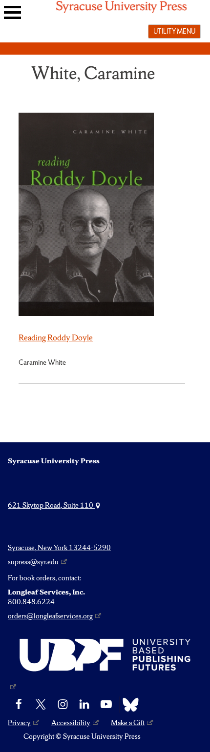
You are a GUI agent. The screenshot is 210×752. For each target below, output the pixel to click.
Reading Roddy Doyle (56, 337)
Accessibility (70, 722)
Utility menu (174, 31)
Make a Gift (128, 722)
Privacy (19, 722)
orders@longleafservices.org (50, 616)
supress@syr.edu (33, 561)
